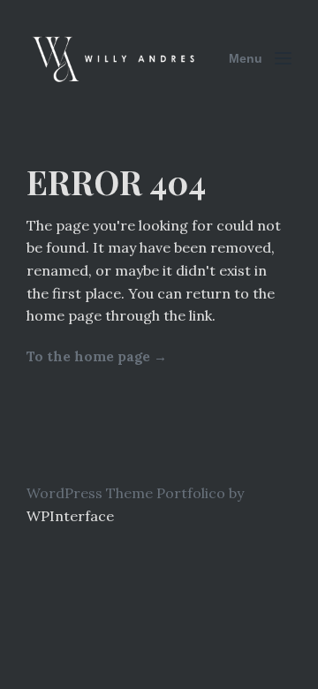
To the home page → (96, 356)
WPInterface (70, 516)
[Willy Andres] (114, 58)
